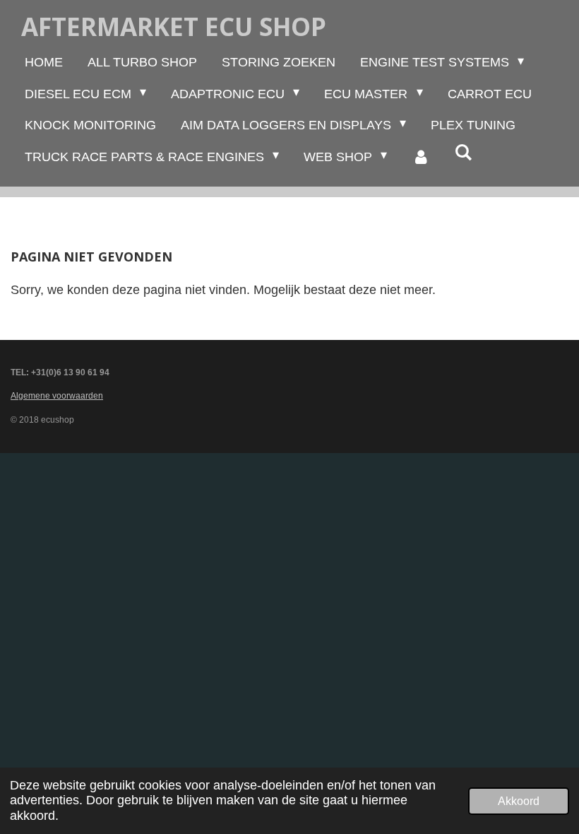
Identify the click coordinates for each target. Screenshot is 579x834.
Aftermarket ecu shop (173, 26)
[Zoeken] (463, 153)
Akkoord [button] (518, 800)
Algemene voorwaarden (57, 396)
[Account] (420, 156)
